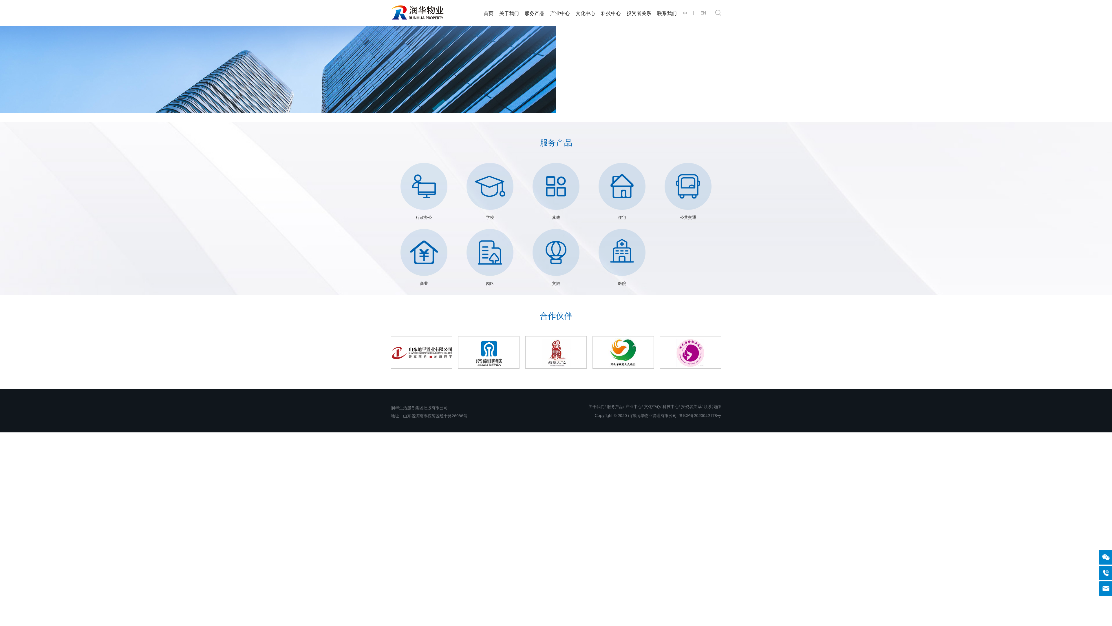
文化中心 (585, 13)
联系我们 (667, 13)
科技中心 (611, 13)
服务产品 (534, 13)
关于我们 (509, 13)
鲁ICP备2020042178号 (700, 415)
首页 (488, 13)
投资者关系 (639, 13)
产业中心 (560, 13)
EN (703, 13)
